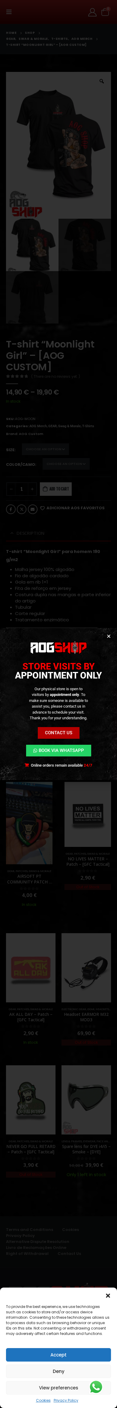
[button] (108, 1295)
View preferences (58, 1388)
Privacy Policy (66, 1400)
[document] (58, 704)
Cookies (43, 1400)
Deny (58, 1371)
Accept (58, 1355)
